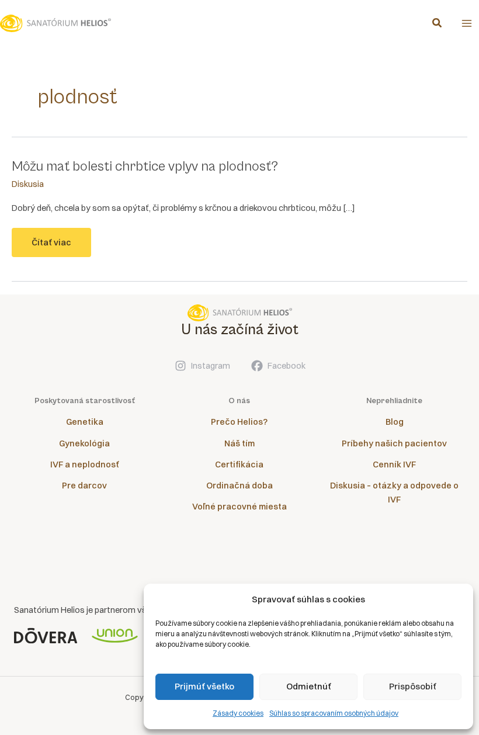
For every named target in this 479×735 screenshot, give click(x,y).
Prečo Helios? (239, 422)
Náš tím (239, 443)
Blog (395, 422)
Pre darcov (84, 485)
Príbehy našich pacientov (394, 443)
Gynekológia (84, 443)
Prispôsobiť (412, 686)
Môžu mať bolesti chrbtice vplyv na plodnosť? (145, 166)
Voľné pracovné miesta (239, 506)
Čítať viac (51, 247)
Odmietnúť (308, 686)
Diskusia (28, 184)
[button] (437, 24)
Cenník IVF (394, 464)
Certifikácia (239, 464)
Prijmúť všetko (204, 686)
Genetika (84, 422)
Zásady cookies (238, 713)
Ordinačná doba (239, 485)
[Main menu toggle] (466, 23)
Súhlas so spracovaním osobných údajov (333, 713)
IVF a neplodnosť (84, 464)
